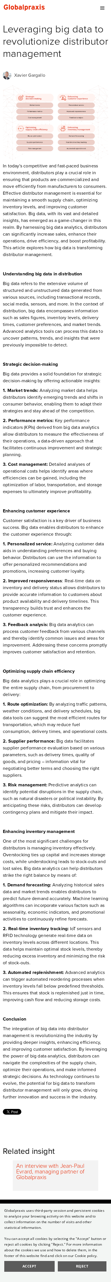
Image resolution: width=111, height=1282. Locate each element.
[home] (23, 7)
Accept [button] (29, 1266)
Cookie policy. (86, 1255)
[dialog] (55, 1243)
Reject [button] (82, 1266)
